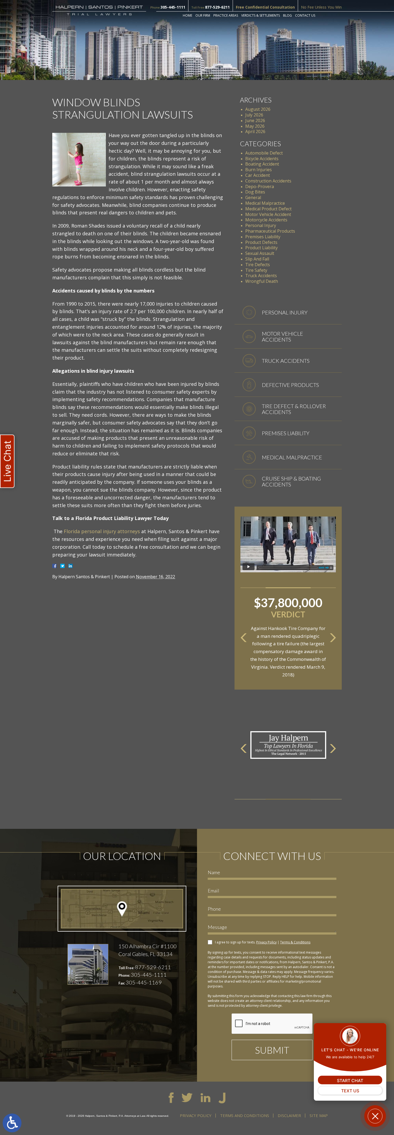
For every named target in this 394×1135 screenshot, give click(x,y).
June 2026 (255, 120)
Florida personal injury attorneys (102, 531)
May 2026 (255, 126)
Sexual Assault (259, 253)
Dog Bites (255, 192)
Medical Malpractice (265, 203)
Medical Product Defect (268, 209)
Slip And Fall (257, 259)
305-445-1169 (144, 982)
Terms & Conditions (295, 942)
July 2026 (254, 115)
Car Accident (257, 175)
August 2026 (257, 109)
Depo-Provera (259, 186)
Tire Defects (257, 265)
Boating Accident (262, 164)
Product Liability (261, 248)
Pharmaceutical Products (270, 231)
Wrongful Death (261, 281)
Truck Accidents (261, 276)
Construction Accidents (268, 181)
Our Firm (202, 15)
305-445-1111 (173, 7)
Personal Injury (260, 225)
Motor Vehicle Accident (268, 214)
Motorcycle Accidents (266, 220)
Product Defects (261, 242)
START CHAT (350, 1080)
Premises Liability (262, 237)
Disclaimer (289, 1115)
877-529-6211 (217, 7)
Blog (287, 15)
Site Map (319, 1115)
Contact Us (305, 15)
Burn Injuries (258, 170)
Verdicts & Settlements (260, 15)
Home (187, 15)
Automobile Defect (264, 153)
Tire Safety (256, 270)
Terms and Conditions (244, 1115)
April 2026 (255, 131)
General (253, 197)
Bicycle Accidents (261, 159)
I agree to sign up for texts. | (262, 942)
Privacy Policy (266, 942)
